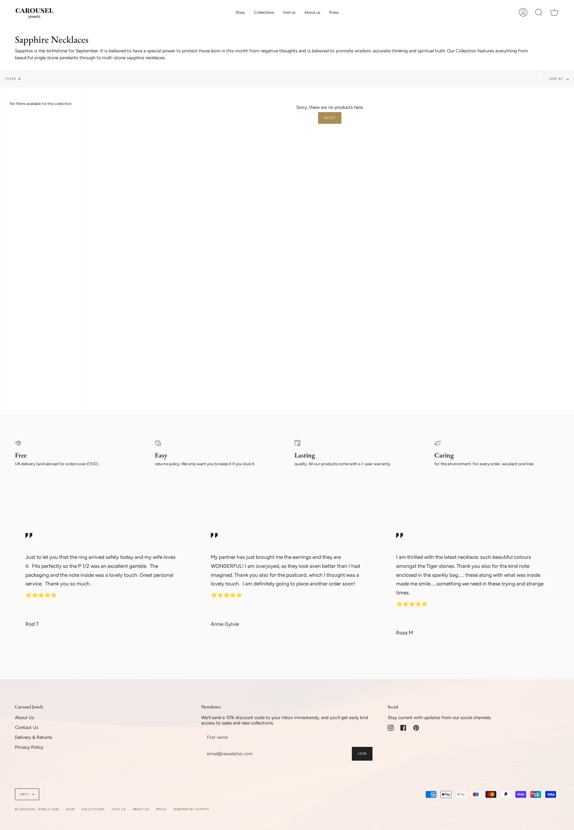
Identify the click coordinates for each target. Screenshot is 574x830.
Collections (93, 809)
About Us (24, 717)
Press (161, 809)
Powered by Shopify (191, 809)
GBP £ (24, 794)
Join (362, 753)
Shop (70, 809)
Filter (10, 78)
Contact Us (26, 727)
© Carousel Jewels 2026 (37, 809)
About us (141, 809)
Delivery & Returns (33, 737)
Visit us (119, 809)
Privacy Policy (29, 747)
